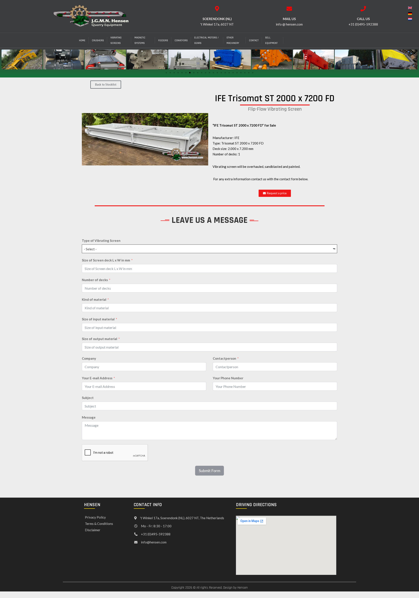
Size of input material (98, 319)
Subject (88, 398)
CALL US (363, 19)
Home (82, 40)
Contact (254, 40)
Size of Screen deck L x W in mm (106, 260)
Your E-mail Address (97, 378)
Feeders (163, 40)
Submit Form (209, 470)
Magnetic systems (139, 40)
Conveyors (181, 40)
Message (89, 417)
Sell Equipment (271, 40)
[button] (166, 72)
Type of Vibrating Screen (101, 240)
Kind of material (94, 299)
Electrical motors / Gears (206, 40)
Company (89, 358)
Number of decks (95, 280)
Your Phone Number (228, 378)
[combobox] (209, 248)
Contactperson (224, 358)
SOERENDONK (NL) (217, 19)
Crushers (98, 40)
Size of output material (99, 339)
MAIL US (289, 19)
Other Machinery (233, 40)
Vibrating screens (116, 40)
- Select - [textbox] (90, 249)
